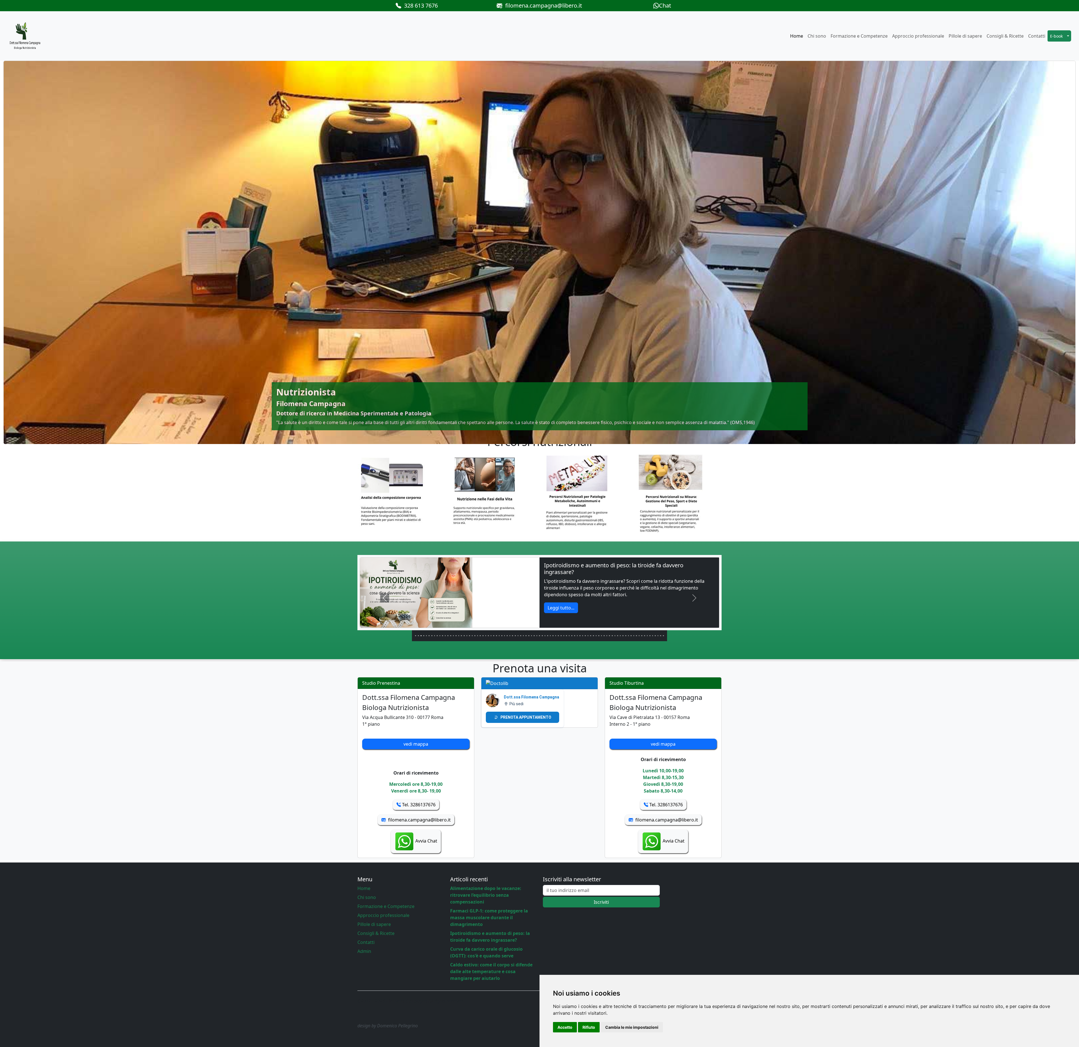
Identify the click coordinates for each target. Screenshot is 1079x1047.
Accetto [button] (564, 1027)
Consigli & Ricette (1005, 36)
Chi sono (817, 36)
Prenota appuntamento (525, 717)
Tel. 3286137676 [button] (418, 805)
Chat (665, 5)
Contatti (1036, 36)
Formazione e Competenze (859, 36)
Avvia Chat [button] (425, 841)
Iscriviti (601, 902)
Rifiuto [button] (588, 1027)
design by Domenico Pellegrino (387, 1026)
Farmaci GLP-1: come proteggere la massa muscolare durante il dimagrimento (489, 917)
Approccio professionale (918, 36)
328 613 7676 (419, 5)
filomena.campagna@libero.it (542, 5)
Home (796, 36)
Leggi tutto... (561, 601)
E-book (1056, 36)
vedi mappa (416, 744)
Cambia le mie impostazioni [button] (631, 1027)
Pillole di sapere (965, 36)
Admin (364, 951)
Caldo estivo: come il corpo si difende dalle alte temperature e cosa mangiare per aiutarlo (491, 971)
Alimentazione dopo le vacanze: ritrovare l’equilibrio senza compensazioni (485, 895)
